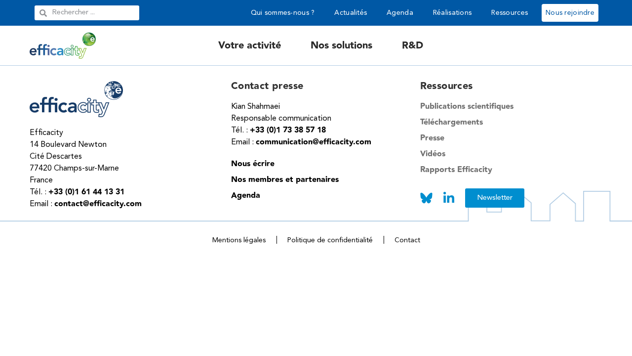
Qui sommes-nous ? (283, 12)
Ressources (509, 12)
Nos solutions (341, 45)
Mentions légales (239, 240)
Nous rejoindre (570, 12)
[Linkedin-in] (449, 198)
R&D (412, 45)
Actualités (350, 12)
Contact (407, 240)
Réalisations (452, 12)
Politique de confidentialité (330, 240)
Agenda (400, 12)
